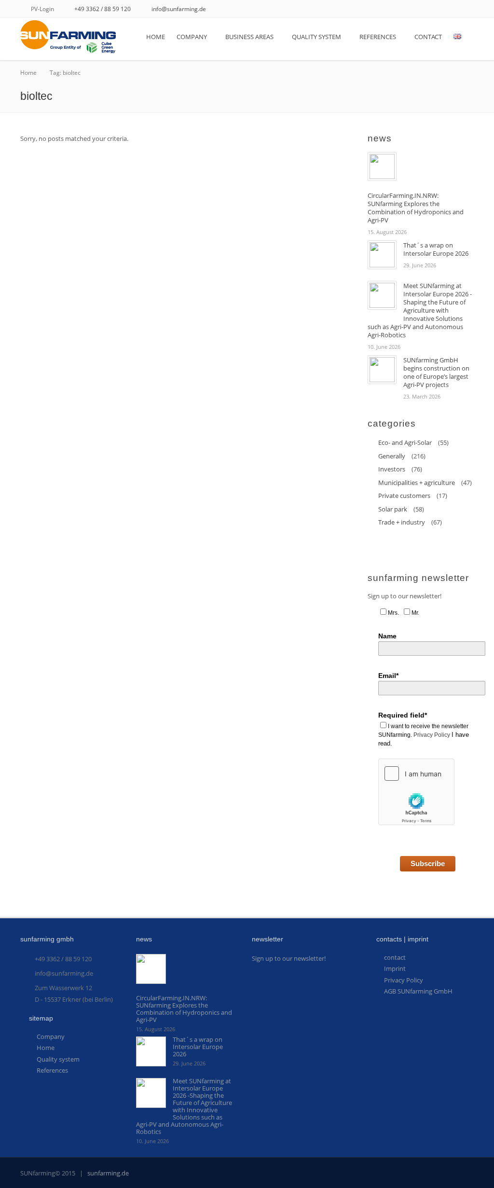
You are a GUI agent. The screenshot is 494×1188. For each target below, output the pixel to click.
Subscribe (428, 863)
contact (428, 36)
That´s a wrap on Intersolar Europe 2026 (435, 249)
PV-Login (42, 9)
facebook (456, 10)
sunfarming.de (108, 1173)
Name (387, 636)
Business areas (249, 36)
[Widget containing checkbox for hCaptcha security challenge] (416, 792)
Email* (388, 675)
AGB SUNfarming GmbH (418, 991)
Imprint (395, 968)
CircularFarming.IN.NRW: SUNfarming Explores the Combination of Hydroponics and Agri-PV (416, 207)
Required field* (402, 715)
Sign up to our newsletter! (289, 958)
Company (192, 36)
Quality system (316, 36)
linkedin (470, 10)
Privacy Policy (431, 735)
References (377, 36)
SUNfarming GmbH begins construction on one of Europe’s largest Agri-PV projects (436, 372)
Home (155, 36)
